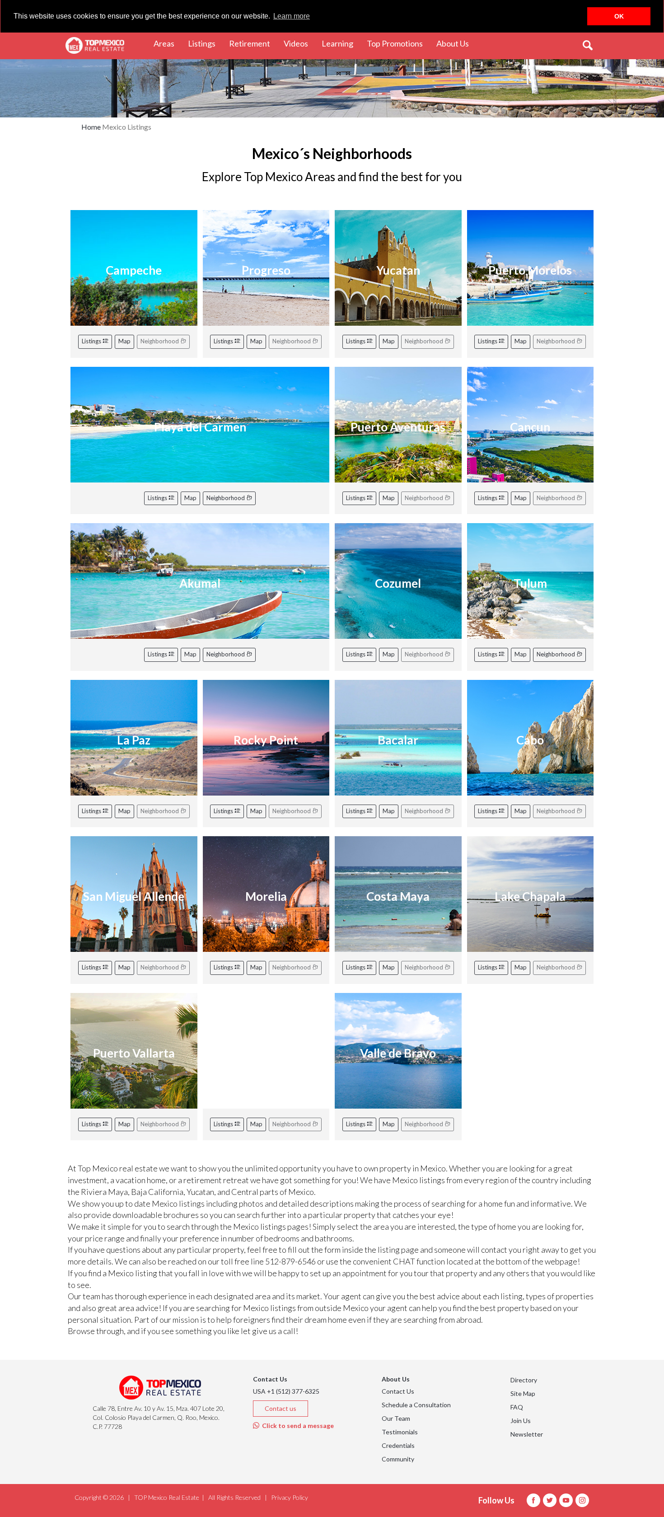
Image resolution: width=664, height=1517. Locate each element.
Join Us (520, 1420)
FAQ (516, 1407)
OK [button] (619, 16)
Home (91, 126)
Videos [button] (299, 43)
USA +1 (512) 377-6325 (286, 1391)
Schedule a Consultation (416, 1405)
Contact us (280, 1408)
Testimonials (400, 1432)
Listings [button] (205, 43)
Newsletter (526, 1434)
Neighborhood (226, 497)
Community (398, 1459)
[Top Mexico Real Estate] (95, 46)
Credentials (398, 1445)
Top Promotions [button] (398, 43)
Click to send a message (296, 1425)
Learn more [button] (291, 16)
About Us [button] (456, 43)
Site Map (522, 1393)
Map (124, 341)
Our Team (396, 1418)
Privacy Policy (289, 1497)
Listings (92, 341)
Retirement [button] (253, 43)
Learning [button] (341, 43)
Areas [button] (167, 43)
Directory (523, 1380)
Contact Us (398, 1391)
